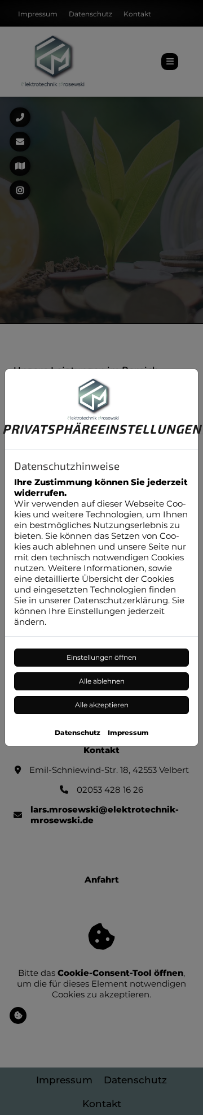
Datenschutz (77, 732)
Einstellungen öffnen (101, 657)
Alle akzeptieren (102, 705)
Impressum (128, 732)
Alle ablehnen (102, 681)
